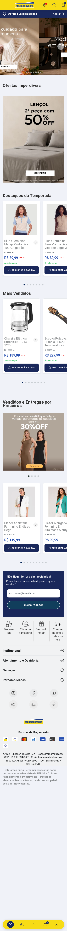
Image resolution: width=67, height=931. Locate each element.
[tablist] (33, 283)
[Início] (10, 924)
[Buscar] (22, 924)
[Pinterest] (13, 704)
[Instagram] (13, 693)
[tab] (26, 72)
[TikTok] (53, 704)
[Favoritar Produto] (35, 242)
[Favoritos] (33, 924)
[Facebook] (33, 693)
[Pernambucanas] (24, 5)
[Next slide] (60, 46)
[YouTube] (54, 693)
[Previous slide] (6, 46)
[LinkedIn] (33, 704)
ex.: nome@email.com (22, 593)
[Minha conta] (56, 924)
